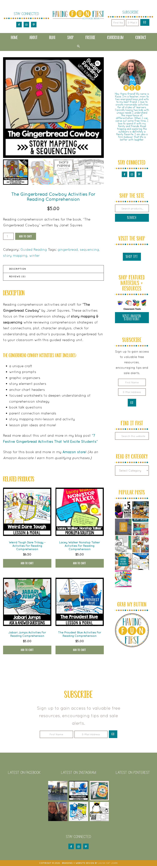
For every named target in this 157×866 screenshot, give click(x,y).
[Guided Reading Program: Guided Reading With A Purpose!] (123, 527)
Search (132, 217)
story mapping (15, 255)
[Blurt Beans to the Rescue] (140, 527)
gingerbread (68, 249)
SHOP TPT (132, 256)
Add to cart (25, 236)
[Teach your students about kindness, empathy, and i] (78, 811)
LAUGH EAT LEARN (108, 863)
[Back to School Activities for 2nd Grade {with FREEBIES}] (123, 509)
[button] (78, 46)
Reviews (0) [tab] (17, 276)
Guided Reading (33, 249)
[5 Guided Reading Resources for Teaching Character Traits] (140, 544)
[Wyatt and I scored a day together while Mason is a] (57, 811)
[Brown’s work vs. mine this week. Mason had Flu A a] (57, 790)
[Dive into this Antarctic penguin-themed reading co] (99, 811)
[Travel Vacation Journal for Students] (140, 561)
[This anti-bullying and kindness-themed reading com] (78, 790)
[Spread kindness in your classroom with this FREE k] (99, 790)
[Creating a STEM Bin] (140, 509)
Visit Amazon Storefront (132, 317)
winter (34, 255)
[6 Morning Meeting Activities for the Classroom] (123, 561)
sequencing (89, 249)
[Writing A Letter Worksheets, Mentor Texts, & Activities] (123, 578)
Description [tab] (17, 269)
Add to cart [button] (27, 563)
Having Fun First (78, 15)
